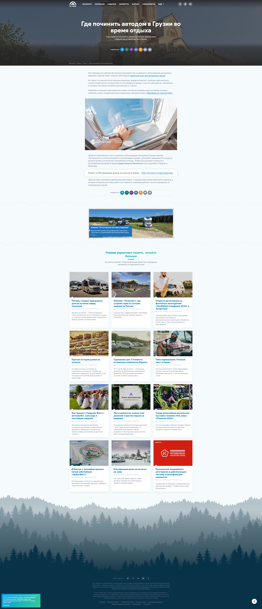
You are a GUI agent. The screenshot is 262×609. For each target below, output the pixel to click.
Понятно (6, 605)
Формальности (136, 604)
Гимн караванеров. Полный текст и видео (170, 361)
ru (190, 4)
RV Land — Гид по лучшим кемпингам (113, 592)
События (112, 4)
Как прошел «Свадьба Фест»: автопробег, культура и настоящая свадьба (88, 416)
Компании (100, 4)
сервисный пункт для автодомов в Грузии (147, 76)
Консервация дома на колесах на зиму (130, 470)
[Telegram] (133, 578)
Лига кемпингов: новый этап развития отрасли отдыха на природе (129, 416)
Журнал (135, 4)
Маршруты (124, 4)
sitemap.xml (146, 604)
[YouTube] (143, 578)
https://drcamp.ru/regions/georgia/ (157, 173)
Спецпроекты (148, 4)
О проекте (102, 602)
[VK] (138, 578)
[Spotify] (128, 578)
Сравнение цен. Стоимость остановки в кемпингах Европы (130, 361)
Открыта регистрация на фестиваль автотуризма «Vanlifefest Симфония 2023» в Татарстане (172, 304)
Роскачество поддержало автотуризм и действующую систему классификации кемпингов (171, 473)
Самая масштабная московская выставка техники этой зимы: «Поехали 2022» (172, 416)
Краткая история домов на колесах (86, 361)
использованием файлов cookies (13, 597)
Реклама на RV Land (127, 602)
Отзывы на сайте (141, 602)
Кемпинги (87, 4)
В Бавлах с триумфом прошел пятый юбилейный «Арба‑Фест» (88, 472)
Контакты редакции (113, 602)
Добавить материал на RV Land (121, 604)
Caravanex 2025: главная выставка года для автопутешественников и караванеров (124, 587)
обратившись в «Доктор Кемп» (160, 93)
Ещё (160, 4)
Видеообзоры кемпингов (155, 602)
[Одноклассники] (148, 578)
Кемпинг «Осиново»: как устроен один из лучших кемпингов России (127, 303)
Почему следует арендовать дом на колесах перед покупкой (87, 303)
